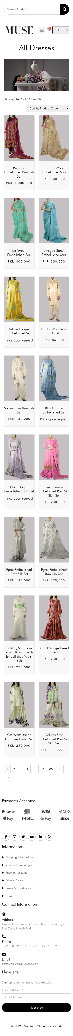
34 (42, 769)
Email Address (12, 990)
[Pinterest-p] (49, 837)
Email (6, 959)
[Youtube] (32, 837)
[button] (42, 30)
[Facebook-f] (6, 837)
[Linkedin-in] (40, 837)
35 (51, 769)
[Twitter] (23, 837)
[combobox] (32, 9)
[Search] (64, 9)
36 (59, 769)
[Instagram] (14, 837)
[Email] (4, 954)
